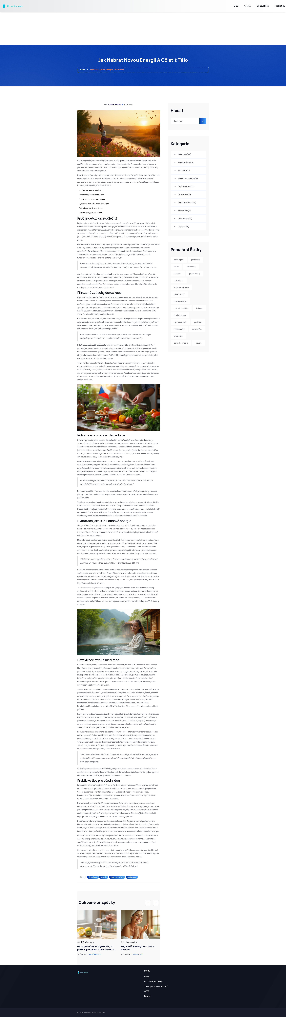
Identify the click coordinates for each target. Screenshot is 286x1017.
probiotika (195, 259)
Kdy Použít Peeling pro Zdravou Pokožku (138, 948)
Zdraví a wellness (187, 202)
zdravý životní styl (117, 877)
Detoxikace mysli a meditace (90, 208)
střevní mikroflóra (181, 308)
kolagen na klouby (181, 287)
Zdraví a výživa (185, 162)
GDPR (146, 991)
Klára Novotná (114, 104)
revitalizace (131, 877)
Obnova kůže (263, 6)
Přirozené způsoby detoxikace (91, 195)
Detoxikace (184, 194)
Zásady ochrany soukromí (155, 986)
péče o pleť (178, 259)
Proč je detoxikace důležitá (90, 190)
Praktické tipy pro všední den (90, 212)
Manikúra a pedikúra (188, 178)
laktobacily (191, 266)
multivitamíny (179, 329)
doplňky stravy (180, 315)
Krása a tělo (184, 210)
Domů (82, 69)
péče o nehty (194, 273)
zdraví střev (197, 329)
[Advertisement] (143, 28)
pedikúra (197, 322)
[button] (148, 903)
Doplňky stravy (186, 186)
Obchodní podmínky (153, 981)
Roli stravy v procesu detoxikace (92, 199)
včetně (247, 6)
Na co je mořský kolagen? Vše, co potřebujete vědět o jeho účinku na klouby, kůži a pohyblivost (96, 948)
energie (104, 877)
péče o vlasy (179, 294)
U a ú (236, 6)
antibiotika (178, 336)
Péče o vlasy (185, 218)
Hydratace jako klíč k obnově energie (94, 203)
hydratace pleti (180, 322)
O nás (146, 976)
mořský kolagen (180, 301)
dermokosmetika (181, 343)
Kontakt (147, 996)
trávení (198, 343)
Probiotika (280, 6)
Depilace (183, 226)
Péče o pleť (184, 154)
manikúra (177, 273)
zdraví (176, 266)
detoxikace (178, 280)
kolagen (199, 308)
